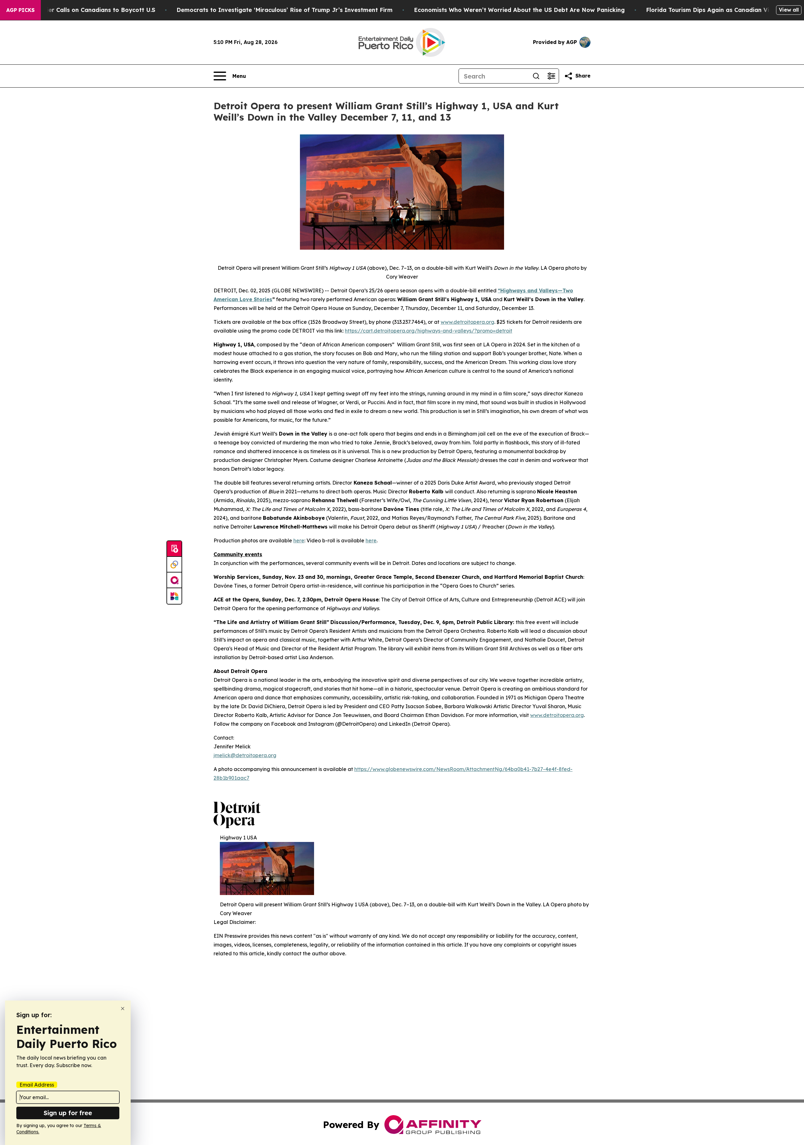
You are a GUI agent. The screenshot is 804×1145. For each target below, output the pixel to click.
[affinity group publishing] (174, 580)
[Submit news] (174, 549)
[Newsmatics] (174, 596)
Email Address (36, 1085)
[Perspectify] (174, 564)
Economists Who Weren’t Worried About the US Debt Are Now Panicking (519, 10)
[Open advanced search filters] (551, 76)
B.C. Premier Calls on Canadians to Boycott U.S (87, 10)
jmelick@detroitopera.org (245, 755)
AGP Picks (20, 10)
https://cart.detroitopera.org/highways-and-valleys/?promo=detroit (428, 331)
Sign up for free (68, 1113)
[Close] (123, 1009)
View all (789, 10)
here (298, 540)
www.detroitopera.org (467, 322)
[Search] (536, 76)
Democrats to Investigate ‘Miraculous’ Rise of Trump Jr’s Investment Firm (285, 10)
